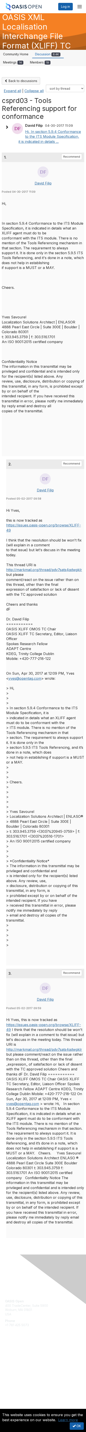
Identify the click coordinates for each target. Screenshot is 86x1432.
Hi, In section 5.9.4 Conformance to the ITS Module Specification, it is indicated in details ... (50, 136)
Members (39, 62)
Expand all (12, 91)
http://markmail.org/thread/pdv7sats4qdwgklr (44, 570)
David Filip (43, 183)
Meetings (12, 62)
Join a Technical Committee (25, 1367)
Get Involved (14, 1354)
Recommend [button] (71, 156)
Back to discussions (22, 81)
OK (78, 1426)
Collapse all (34, 91)
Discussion (47, 54)
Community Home (15, 54)
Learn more (68, 1420)
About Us (11, 1407)
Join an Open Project (20, 1360)
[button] (8, 127)
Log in (65, 6)
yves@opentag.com (24, 678)
